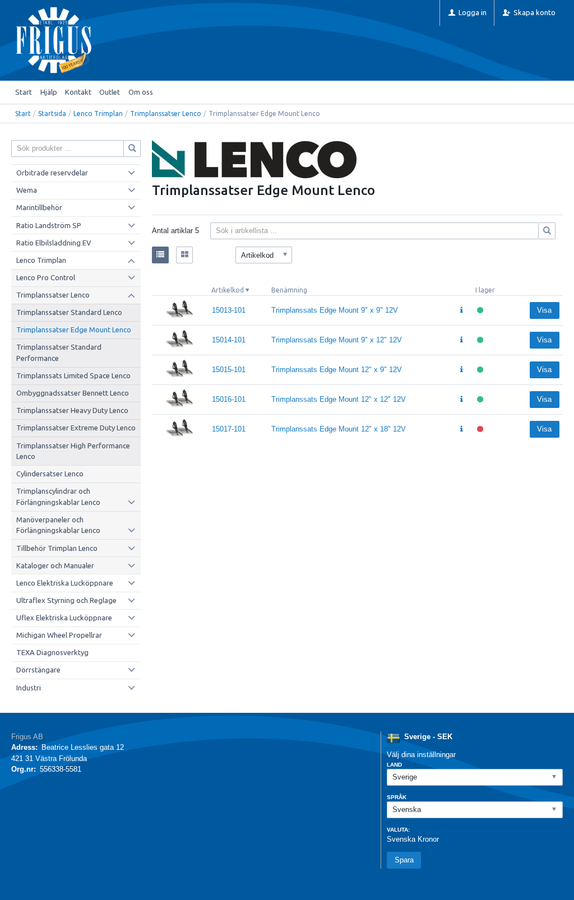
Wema (26, 190)
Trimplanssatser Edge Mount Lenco (73, 329)
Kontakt (78, 92)
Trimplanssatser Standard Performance (58, 352)
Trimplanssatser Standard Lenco (69, 312)
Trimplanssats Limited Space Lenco (73, 375)
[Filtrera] (547, 230)
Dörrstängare (38, 670)
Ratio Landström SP (48, 225)
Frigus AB (27, 736)
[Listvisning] (160, 255)
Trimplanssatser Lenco (165, 113)
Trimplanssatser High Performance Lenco (73, 451)
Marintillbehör (39, 207)
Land (394, 765)
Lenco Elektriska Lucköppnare (64, 583)
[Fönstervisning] (184, 255)
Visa (544, 310)
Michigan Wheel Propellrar (59, 635)
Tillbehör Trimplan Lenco (57, 548)
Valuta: (398, 830)
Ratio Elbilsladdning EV (53, 243)
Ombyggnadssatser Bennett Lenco (72, 393)
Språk (396, 797)
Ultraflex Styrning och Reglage (66, 600)
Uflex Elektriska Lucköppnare (64, 617)
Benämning (289, 290)
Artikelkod (227, 290)
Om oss (140, 92)
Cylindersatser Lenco (50, 473)
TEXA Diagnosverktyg (52, 652)
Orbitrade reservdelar (52, 173)
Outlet (109, 92)
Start (23, 92)
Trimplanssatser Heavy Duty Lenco (72, 410)
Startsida (52, 113)
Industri (28, 688)
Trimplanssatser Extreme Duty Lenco (76, 428)
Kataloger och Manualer (55, 565)
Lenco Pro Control (45, 277)
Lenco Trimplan (98, 113)
